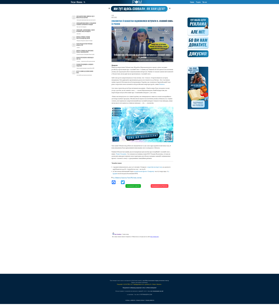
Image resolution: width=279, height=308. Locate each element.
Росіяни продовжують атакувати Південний (84, 65)
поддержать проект (133, 186)
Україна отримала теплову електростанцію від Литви (83, 37)
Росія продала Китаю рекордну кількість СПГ (84, 44)
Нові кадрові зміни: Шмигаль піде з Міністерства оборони (85, 16)
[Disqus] (142, 210)
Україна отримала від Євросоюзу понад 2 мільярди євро (84, 51)
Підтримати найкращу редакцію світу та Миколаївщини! (139, 287)
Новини (192, 2)
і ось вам (155, 291)
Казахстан (124, 178)
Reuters (161, 84)
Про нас (204, 2)
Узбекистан (118, 178)
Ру (84, 2)
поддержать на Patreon (159, 186)
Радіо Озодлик (121, 154)
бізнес (135, 178)
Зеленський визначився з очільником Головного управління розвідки (86, 23)
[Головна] (137, 2)
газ (113, 178)
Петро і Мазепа (76, 2)
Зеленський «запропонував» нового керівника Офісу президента (85, 30)
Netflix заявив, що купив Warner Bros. (84, 72)
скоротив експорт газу (154, 167)
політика (139, 178)
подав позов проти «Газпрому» (144, 171)
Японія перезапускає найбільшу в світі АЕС (85, 58)
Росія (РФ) (130, 178)
